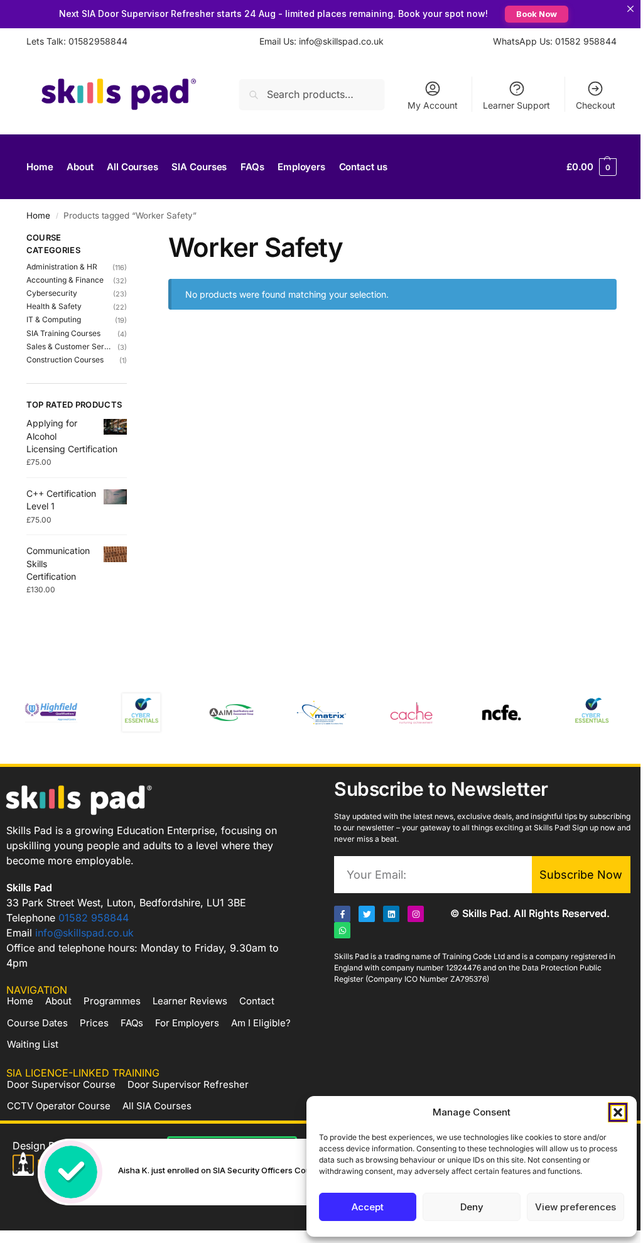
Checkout (595, 105)
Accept (368, 1207)
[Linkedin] (391, 914)
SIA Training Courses (63, 333)
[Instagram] (416, 914)
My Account (433, 105)
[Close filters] (130, 239)
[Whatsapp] (342, 930)
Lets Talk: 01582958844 (76, 41)
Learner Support (516, 105)
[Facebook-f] (342, 914)
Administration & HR (61, 266)
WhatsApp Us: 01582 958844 (555, 41)
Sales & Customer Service (68, 346)
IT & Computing (53, 319)
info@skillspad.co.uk (84, 932)
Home (38, 215)
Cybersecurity (51, 293)
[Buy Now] (234, 1172)
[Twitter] (367, 914)
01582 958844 (93, 917)
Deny (472, 1207)
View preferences (575, 1207)
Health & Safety (54, 306)
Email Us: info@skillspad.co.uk (321, 41)
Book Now (536, 14)
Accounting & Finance (65, 280)
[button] (618, 1112)
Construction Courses (65, 359)
